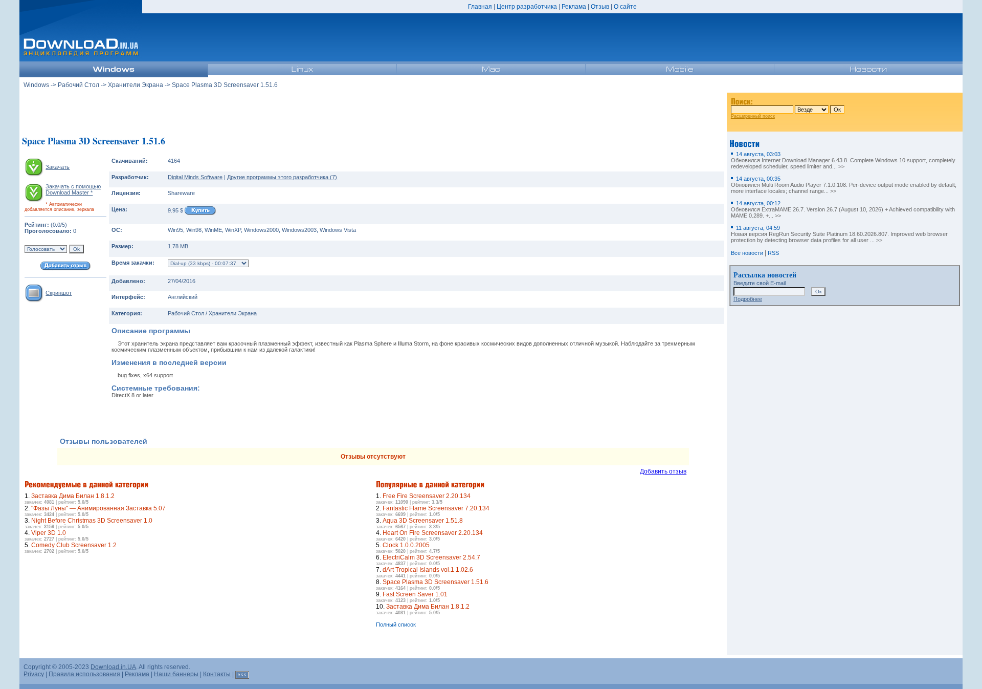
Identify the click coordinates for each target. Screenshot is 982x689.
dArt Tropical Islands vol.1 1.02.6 (428, 569)
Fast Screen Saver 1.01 (415, 594)
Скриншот (59, 293)
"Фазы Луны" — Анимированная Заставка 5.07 (98, 508)
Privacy (34, 674)
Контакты (217, 674)
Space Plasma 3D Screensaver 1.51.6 (435, 582)
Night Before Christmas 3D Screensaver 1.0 (91, 520)
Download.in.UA (113, 667)
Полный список (396, 624)
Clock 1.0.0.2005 (406, 545)
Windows (36, 85)
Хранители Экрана (135, 85)
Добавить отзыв (663, 471)
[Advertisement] (373, 112)
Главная (480, 6)
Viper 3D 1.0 (48, 532)
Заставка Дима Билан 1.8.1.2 (73, 496)
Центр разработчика (527, 6)
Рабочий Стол (78, 85)
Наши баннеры (176, 674)
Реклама (574, 6)
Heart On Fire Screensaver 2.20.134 (433, 532)
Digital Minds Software (195, 177)
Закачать (58, 167)
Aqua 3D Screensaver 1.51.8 (423, 520)
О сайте (625, 6)
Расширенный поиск (753, 116)
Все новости (747, 253)
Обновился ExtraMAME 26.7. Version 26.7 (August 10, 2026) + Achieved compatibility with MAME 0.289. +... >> (843, 209)
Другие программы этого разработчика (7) (282, 177)
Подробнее (747, 299)
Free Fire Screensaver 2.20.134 (427, 496)
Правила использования (84, 674)
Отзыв (600, 6)
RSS (773, 253)
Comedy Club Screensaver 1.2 (74, 545)
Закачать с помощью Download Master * (73, 189)
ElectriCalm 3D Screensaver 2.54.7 (431, 557)
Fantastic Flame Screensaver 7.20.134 (436, 508)
